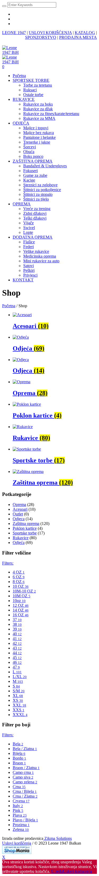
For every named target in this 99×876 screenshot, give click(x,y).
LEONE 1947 (14, 32)
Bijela (19, 753)
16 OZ (21, 615)
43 (17, 648)
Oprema (19, 504)
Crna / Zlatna (25, 796)
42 (17, 643)
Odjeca (19, 519)
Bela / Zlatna (25, 748)
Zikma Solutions (57, 838)
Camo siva (23, 777)
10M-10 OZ (24, 591)
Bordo (19, 758)
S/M (19, 691)
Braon (19, 763)
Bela (18, 744)
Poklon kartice (25, 528)
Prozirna (21, 824)
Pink (18, 810)
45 (17, 657)
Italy (18, 805)
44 (17, 653)
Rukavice (21, 538)
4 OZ (19, 572)
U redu (57, 871)
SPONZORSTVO (40, 37)
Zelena (21, 829)
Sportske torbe (25, 533)
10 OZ (21, 586)
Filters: (7, 563)
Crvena (21, 801)
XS (18, 700)
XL (18, 695)
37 (17, 619)
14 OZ (21, 610)
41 (17, 638)
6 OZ (19, 577)
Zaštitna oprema (26, 523)
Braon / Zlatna (26, 767)
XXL (19, 705)
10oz (19, 600)
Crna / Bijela (25, 791)
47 (16, 667)
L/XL (20, 676)
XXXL (20, 714)
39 (17, 629)
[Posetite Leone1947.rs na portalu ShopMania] (17, 852)
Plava (20, 815)
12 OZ (21, 605)
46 (17, 662)
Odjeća (19, 542)
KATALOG (85, 32)
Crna (19, 786)
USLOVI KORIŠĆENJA (50, 32)
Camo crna (23, 772)
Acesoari (20, 509)
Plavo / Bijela (25, 820)
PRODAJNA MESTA (78, 37)
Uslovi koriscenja (77, 871)
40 (17, 634)
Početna (8, 306)
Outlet (18, 514)
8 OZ (19, 581)
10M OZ (21, 596)
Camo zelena (25, 782)
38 (17, 624)
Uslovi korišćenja (16, 843)
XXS (18, 710)
